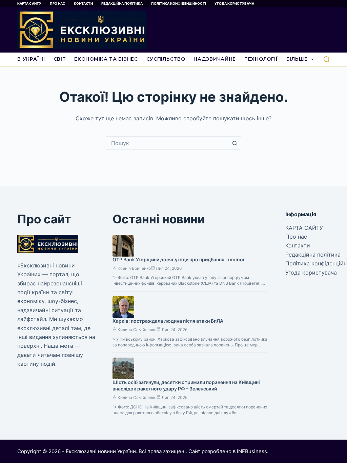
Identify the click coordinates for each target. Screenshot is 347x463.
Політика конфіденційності (178, 3)
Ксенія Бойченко (134, 268)
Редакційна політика (122, 3)
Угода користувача (234, 3)
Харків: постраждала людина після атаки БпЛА (168, 321)
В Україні (31, 59)
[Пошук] (327, 59)
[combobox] (167, 143)
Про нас (57, 3)
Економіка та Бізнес (106, 59)
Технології (261, 59)
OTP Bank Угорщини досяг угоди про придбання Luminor (179, 259)
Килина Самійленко (137, 329)
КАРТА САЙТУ (29, 3)
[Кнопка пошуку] (234, 143)
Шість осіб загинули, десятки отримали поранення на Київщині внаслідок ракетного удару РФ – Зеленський (186, 385)
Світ (60, 59)
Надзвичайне (214, 59)
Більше (296, 59)
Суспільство (165, 59)
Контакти (83, 3)
